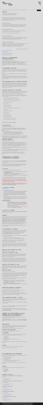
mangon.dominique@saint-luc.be (8, 394)
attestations (6, 336)
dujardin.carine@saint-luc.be (8, 399)
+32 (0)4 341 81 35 (6, 395)
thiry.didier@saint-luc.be (7, 378)
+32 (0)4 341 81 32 (6, 384)
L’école (6, 10)
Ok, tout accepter (38, 403)
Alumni (22, 10)
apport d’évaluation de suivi (6, 53)
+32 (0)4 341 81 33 (6, 379)
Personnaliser (30, 404)
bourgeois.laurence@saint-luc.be (8, 383)
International (19, 10)
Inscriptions (38, 10)
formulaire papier (17, 294)
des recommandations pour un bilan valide (16, 207)
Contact (24, 10)
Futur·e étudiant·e (12, 10)
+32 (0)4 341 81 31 (6, 400)
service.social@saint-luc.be (23, 136)
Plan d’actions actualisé (5, 54)
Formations (3, 10)
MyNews (16, 10)
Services (9, 10)
